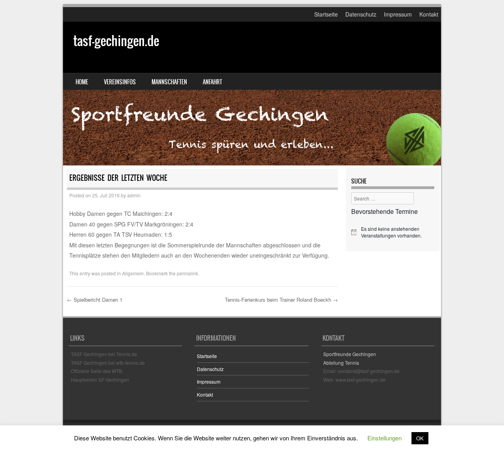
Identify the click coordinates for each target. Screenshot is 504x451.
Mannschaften (169, 82)
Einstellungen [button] (384, 438)
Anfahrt (212, 82)
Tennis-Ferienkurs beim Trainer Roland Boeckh (281, 299)
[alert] (392, 232)
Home (82, 82)
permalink (187, 273)
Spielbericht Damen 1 (94, 299)
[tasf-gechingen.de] (252, 93)
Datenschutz (360, 14)
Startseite (326, 14)
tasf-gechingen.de (116, 40)
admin (134, 195)
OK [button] (420, 438)
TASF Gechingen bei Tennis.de (104, 354)
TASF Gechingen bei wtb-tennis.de (108, 362)
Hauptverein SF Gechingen (100, 379)
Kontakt (428, 14)
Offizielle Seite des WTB (96, 370)
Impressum (398, 14)
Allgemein (133, 273)
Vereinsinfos (120, 82)
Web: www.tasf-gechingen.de (354, 379)
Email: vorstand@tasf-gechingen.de (361, 370)
